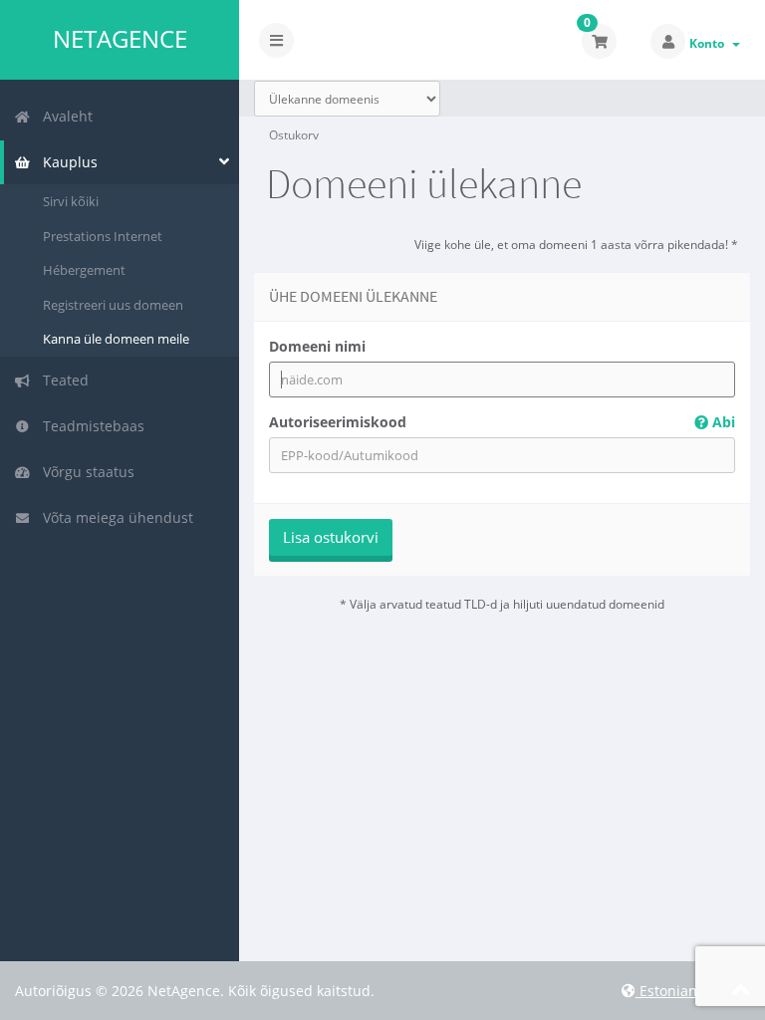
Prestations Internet (102, 236)
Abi (721, 421)
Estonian (666, 990)
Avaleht (64, 116)
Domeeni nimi (317, 346)
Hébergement (84, 270)
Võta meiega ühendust (114, 517)
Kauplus (66, 161)
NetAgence (120, 39)
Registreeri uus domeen (113, 305)
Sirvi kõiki (71, 201)
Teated (62, 380)
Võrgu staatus (84, 471)
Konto (709, 43)
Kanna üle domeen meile (116, 339)
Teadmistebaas (89, 425)
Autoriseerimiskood (502, 421)
